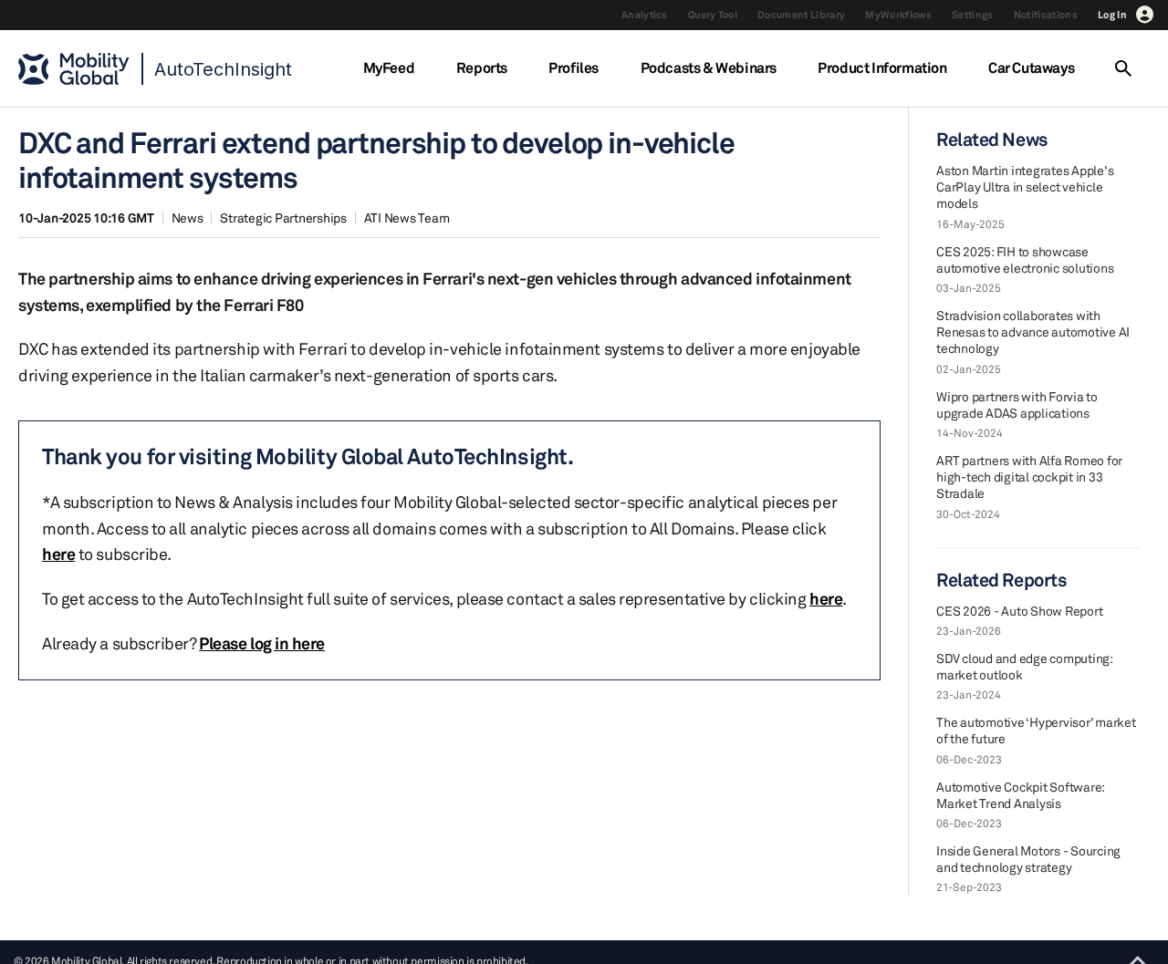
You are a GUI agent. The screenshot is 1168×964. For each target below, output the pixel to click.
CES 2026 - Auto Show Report (1019, 610)
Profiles (573, 67)
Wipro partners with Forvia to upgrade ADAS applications (1017, 404)
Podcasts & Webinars (709, 67)
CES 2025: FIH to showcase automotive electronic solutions (1024, 259)
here (58, 554)
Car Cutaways (1031, 67)
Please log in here (262, 643)
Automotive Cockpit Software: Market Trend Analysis (1020, 795)
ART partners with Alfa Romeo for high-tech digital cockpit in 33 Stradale (1029, 476)
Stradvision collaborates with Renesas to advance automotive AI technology (1033, 331)
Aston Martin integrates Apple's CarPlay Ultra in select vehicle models (1024, 186)
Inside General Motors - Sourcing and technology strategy (1028, 859)
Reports (481, 67)
